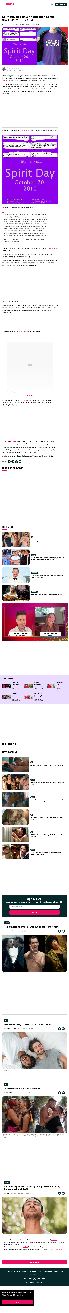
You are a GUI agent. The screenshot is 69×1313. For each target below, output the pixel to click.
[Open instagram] (38, 1278)
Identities (10, 12)
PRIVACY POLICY (48, 1271)
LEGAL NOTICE (34, 1274)
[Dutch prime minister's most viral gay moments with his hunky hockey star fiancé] (16, 557)
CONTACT (9, 1271)
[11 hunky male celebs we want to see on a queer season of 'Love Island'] (16, 539)
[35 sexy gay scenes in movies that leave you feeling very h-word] (15, 852)
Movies (32, 780)
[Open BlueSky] (30, 1278)
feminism (54, 1240)
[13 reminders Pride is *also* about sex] (34, 1115)
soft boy (25, 1247)
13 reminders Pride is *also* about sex (23, 1088)
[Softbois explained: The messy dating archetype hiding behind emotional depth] (34, 1215)
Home (4, 12)
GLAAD (54, 305)
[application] (35, 622)
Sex (6, 1020)
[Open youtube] (43, 1278)
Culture (33, 555)
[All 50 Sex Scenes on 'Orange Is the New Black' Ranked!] (15, 834)
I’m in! (34, 912)
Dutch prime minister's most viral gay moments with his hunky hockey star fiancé (47, 558)
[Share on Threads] (16, 461)
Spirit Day (22, 331)
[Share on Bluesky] (20, 461)
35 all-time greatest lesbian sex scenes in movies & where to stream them (47, 801)
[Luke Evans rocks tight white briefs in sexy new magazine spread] (16, 575)
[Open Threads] (34, 1278)
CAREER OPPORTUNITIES (21, 1271)
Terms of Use (18, 1295)
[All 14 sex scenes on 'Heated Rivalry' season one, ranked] (15, 764)
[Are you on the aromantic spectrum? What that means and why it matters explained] (51, 686)
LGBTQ (4, 80)
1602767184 (11, 441)
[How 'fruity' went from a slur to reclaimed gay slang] (6, 686)
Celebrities (34, 573)
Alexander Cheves (14, 68)
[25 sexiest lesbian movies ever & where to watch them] (15, 782)
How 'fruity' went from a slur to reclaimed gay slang (16, 686)
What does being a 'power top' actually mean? (27, 1024)
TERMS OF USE (58, 1271)
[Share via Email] (12, 461)
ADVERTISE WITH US (35, 1271)
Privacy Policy (6, 1295)
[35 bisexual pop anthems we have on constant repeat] (34, 953)
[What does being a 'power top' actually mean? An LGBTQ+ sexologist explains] (34, 1051)
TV (32, 537)
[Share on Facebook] (9, 461)
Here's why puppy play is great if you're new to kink (38, 696)
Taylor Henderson (11, 931)
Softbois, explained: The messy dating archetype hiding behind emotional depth (32, 1188)
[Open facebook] (25, 1278)
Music (7, 923)
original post (51, 248)
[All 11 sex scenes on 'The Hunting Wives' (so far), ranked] (15, 817)
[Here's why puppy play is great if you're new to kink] (28, 697)
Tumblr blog (24, 130)
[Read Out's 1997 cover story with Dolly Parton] (16, 593)
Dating (7, 1182)
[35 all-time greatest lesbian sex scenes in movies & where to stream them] (15, 799)
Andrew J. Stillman (23, 931)
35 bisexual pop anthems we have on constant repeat (31, 926)
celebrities (25, 400)
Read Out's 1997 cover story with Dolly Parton (46, 594)
